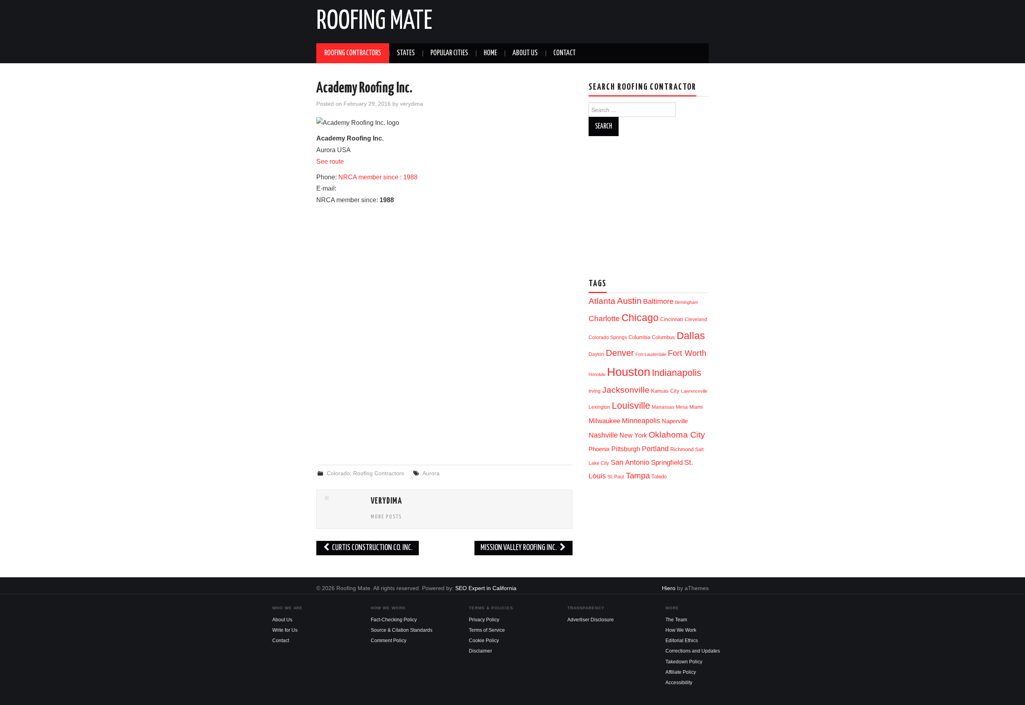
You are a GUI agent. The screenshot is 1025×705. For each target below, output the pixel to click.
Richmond (681, 449)
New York (633, 435)
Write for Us (284, 630)
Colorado (338, 473)
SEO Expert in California (486, 588)
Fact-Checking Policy (394, 620)
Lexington (599, 407)
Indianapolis (676, 373)
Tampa (638, 475)
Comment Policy (388, 640)
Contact (564, 53)
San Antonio (630, 462)
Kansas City (665, 391)
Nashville (603, 435)
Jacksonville (625, 389)
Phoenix (599, 449)
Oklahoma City (677, 434)
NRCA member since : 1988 (378, 177)
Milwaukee (604, 420)
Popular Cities (449, 53)
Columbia (639, 337)
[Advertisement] (444, 393)
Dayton (596, 354)
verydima (411, 103)
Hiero (668, 588)
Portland (655, 448)
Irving (595, 391)
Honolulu (597, 374)
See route (330, 161)
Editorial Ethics (681, 640)
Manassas (663, 407)
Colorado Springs (608, 337)
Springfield (667, 462)
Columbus (663, 337)
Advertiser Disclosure (590, 620)
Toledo (659, 477)
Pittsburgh (625, 449)
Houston (628, 371)
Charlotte (604, 318)
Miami (696, 407)
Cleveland (696, 319)
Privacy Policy (484, 620)
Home (490, 53)
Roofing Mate (374, 21)
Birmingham (686, 302)
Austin (629, 301)
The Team (676, 620)
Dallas (691, 335)
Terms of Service (487, 630)
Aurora (431, 473)
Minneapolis (641, 420)
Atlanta (602, 301)
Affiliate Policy (680, 672)
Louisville (631, 405)
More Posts (386, 517)
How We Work (680, 630)
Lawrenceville (694, 391)
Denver (620, 353)
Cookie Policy (484, 640)
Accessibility (678, 682)
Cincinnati (671, 319)
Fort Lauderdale (650, 354)
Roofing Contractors (352, 53)
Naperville (675, 421)
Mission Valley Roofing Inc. (519, 548)
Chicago (640, 317)
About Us (525, 53)
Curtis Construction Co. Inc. (372, 548)
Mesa (682, 407)
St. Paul (615, 477)
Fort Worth (687, 353)
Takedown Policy (683, 662)
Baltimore (658, 301)
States (406, 53)
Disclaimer (480, 651)
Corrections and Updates (692, 651)
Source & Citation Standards (401, 630)
